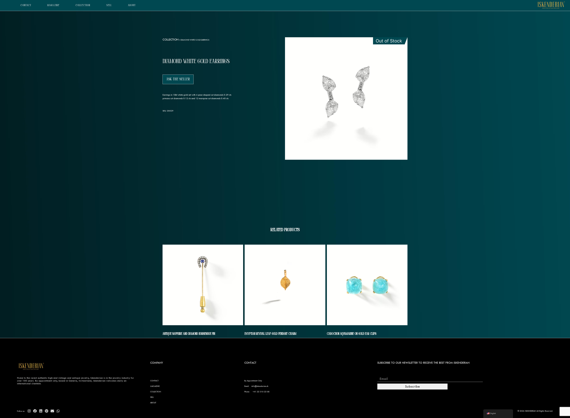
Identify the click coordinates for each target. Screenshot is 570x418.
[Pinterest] (46, 411)
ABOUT (132, 5)
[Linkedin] (40, 411)
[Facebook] (35, 411)
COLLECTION (83, 5)
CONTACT (25, 5)
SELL (109, 5)
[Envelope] (52, 411)
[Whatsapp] (58, 411)
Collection (171, 39)
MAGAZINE (53, 5)
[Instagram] (29, 411)
